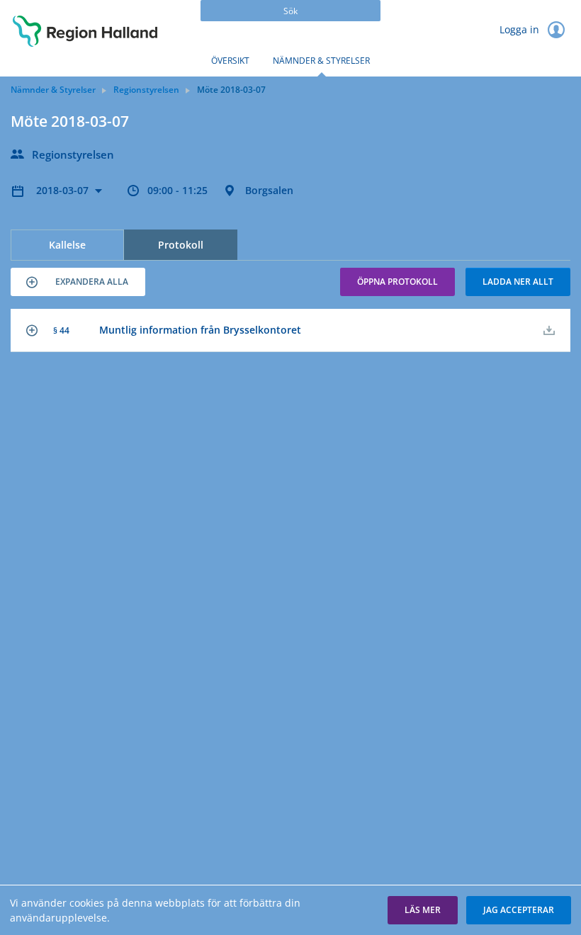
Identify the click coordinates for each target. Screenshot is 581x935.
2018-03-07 (63, 190)
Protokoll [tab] (180, 244)
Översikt (230, 61)
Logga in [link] (521, 29)
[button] (78, 282)
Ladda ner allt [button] (518, 282)
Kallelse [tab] (67, 244)
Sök (290, 11)
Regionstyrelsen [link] (146, 90)
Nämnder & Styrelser (321, 61)
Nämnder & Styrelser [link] (53, 90)
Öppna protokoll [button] (397, 282)
